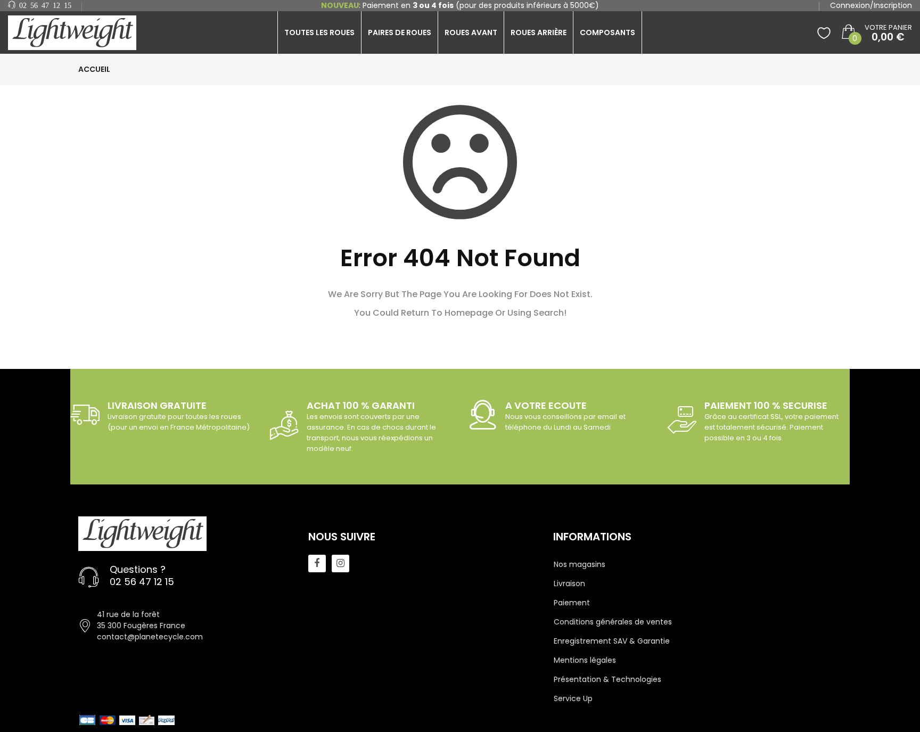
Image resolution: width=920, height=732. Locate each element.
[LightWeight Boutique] (76, 32)
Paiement (572, 602)
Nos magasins (579, 564)
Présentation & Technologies (607, 679)
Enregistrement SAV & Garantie (612, 641)
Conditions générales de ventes (613, 621)
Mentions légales (585, 660)
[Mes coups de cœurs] (824, 32)
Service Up (573, 698)
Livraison (569, 583)
